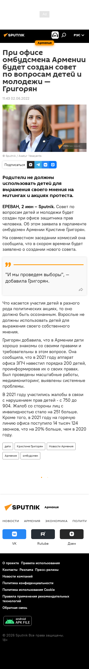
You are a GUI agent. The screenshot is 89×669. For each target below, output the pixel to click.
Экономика (56, 521)
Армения (11, 455)
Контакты (10, 569)
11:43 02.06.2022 (15, 98)
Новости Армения (61, 446)
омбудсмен (30, 455)
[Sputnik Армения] (14, 37)
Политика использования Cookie (28, 589)
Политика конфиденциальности (27, 583)
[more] (81, 289)
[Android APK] (17, 621)
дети (8, 446)
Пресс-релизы (47, 569)
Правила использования (40, 563)
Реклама (26, 569)
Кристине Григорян (30, 446)
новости (10, 521)
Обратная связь (14, 607)
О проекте (10, 563)
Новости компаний (17, 576)
